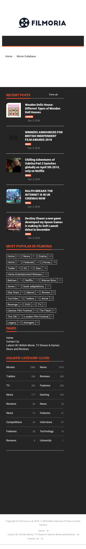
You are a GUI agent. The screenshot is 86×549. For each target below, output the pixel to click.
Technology (46, 431)
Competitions (14, 422)
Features (45, 385)
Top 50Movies (18, 49)
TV (8, 385)
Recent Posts (18, 95)
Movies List (18, 81)
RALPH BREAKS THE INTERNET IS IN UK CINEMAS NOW (39, 194)
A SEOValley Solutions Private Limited (60, 521)
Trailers (10, 376)
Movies (10, 367)
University (45, 440)
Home (8, 56)
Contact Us (12, 341)
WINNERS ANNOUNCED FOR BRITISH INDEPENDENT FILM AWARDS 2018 (44, 136)
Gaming (29, 117)
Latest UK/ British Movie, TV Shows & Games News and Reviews (41, 534)
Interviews (46, 422)
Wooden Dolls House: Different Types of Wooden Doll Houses (42, 108)
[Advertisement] (37, 481)
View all (53, 94)
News (28, 144)
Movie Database (26, 56)
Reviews (45, 376)
